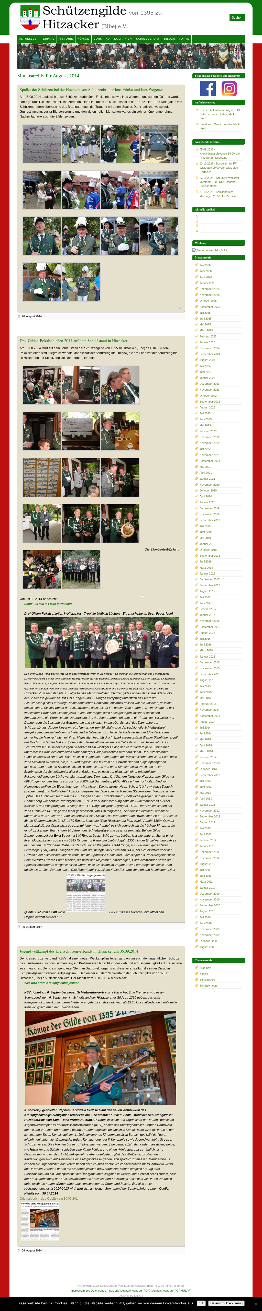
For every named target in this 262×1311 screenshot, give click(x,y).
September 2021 (210, 460)
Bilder (169, 38)
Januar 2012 (207, 846)
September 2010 (210, 905)
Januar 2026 (207, 283)
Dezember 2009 (210, 929)
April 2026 (206, 277)
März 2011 (206, 881)
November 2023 (210, 389)
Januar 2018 (207, 573)
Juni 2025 (206, 318)
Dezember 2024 (210, 348)
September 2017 (210, 585)
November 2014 (210, 709)
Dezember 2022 (210, 437)
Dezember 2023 (210, 383)
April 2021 (206, 472)
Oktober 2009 (208, 940)
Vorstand (102, 38)
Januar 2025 (207, 342)
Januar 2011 (207, 887)
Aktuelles (28, 38)
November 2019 (210, 514)
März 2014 (206, 751)
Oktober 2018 (208, 549)
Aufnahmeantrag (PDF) (135, 1290)
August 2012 (207, 822)
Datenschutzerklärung (226, 1303)
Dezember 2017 (210, 579)
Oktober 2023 (208, 395)
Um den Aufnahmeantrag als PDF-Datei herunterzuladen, (221, 114)
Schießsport (148, 38)
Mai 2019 (205, 538)
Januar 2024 (207, 377)
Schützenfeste (208, 985)
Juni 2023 (206, 419)
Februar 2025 (208, 336)
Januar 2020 (207, 502)
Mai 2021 (205, 466)
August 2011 (207, 863)
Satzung (114, 1290)
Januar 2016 (207, 656)
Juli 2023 (205, 413)
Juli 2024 (205, 366)
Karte (184, 38)
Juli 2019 (205, 526)
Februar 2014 (208, 757)
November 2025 (210, 294)
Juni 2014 (206, 733)
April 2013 (206, 798)
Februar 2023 (208, 431)
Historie (66, 38)
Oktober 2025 (208, 300)
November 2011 (209, 858)
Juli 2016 (205, 638)
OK (201, 1303)
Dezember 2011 (209, 851)
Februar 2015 (208, 703)
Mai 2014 (205, 739)
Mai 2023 (205, 425)
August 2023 (207, 407)
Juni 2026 (206, 271)
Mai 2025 (205, 324)
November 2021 (210, 454)
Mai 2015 (205, 697)
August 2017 (207, 591)
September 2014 (210, 715)
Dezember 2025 (210, 288)
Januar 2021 (207, 478)
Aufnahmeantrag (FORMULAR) (171, 1290)
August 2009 (207, 947)
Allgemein (205, 967)
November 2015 (210, 668)
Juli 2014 (205, 727)
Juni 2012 (206, 834)
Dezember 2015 (210, 662)
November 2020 (210, 484)
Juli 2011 (205, 869)
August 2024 (207, 359)
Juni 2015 (206, 692)
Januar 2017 (207, 614)
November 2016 (210, 620)
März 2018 (206, 567)
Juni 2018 (206, 561)
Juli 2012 (205, 828)
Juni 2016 (206, 644)
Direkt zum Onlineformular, (220, 126)
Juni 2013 (206, 786)
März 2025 (206, 330)
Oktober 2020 (208, 490)
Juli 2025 (205, 312)
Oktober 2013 (208, 768)
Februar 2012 (208, 840)
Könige (83, 38)
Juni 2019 (206, 531)
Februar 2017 (208, 609)
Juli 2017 (205, 597)
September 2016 (210, 626)
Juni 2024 (206, 371)
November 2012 (210, 810)
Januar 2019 (207, 543)
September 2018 (210, 555)
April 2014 (206, 745)
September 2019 (210, 520)
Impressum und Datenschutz (89, 1290)
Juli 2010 (205, 917)
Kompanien (123, 38)
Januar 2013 (207, 804)
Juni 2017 (206, 603)
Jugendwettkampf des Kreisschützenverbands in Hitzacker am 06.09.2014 (79, 951)
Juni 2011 (205, 875)
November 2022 (210, 442)
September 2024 (210, 354)
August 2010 (207, 911)
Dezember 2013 (210, 763)
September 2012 (210, 816)
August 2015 (207, 680)
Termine (47, 38)
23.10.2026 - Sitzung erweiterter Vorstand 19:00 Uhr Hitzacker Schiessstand (219, 182)
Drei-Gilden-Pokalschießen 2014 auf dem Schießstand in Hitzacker (73, 340)
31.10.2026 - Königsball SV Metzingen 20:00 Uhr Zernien (218, 193)
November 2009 (210, 935)
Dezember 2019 (210, 508)
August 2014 (207, 721)
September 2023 (210, 401)
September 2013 (210, 775)
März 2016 (206, 650)
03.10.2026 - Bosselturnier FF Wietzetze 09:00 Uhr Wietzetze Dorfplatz (219, 167)
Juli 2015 (205, 686)
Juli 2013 (205, 780)
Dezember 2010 (210, 893)
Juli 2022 (205, 448)
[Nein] (255, 1303)
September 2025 (210, 306)
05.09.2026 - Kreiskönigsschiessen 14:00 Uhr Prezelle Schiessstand (220, 153)
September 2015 (210, 674)
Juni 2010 (206, 923)
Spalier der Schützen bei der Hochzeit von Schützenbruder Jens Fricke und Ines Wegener (91, 89)
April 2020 (206, 496)
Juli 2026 (205, 265)
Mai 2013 (205, 792)
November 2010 (210, 899)
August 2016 (207, 632)
